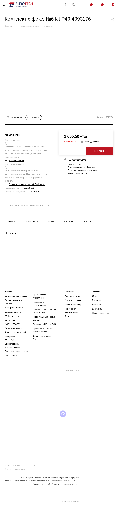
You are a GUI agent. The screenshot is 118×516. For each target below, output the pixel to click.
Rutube (55, 413)
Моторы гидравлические (16, 296)
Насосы (8, 292)
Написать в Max (77, 396)
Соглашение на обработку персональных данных (56, 484)
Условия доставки (73, 300)
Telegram (39, 413)
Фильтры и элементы (14, 307)
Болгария (35, 191)
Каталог (9, 285)
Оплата (50, 221)
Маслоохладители (13, 312)
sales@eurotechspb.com (61, 375)
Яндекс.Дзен (78, 413)
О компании (97, 292)
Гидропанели (11, 355)
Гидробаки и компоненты (16, 351)
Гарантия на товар (73, 304)
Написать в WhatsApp (43, 396)
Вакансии (96, 300)
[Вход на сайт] (37, 466)
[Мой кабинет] (80, 5)
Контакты (96, 304)
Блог (67, 316)
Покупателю (72, 285)
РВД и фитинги (12, 316)
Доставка (68, 221)
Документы (97, 309)
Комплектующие (16, 160)
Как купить (32, 221)
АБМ (76, 501)
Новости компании (100, 313)
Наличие (12, 221)
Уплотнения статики (14, 328)
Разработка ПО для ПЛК (44, 324)
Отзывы (95, 296)
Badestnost (29, 188)
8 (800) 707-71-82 (51, 370)
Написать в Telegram (60, 396)
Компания (98, 285)
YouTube (47, 413)
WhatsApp (70, 413)
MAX (63, 413)
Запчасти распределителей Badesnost (27, 184)
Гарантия (87, 221)
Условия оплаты (72, 296)
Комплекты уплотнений (15, 332)
